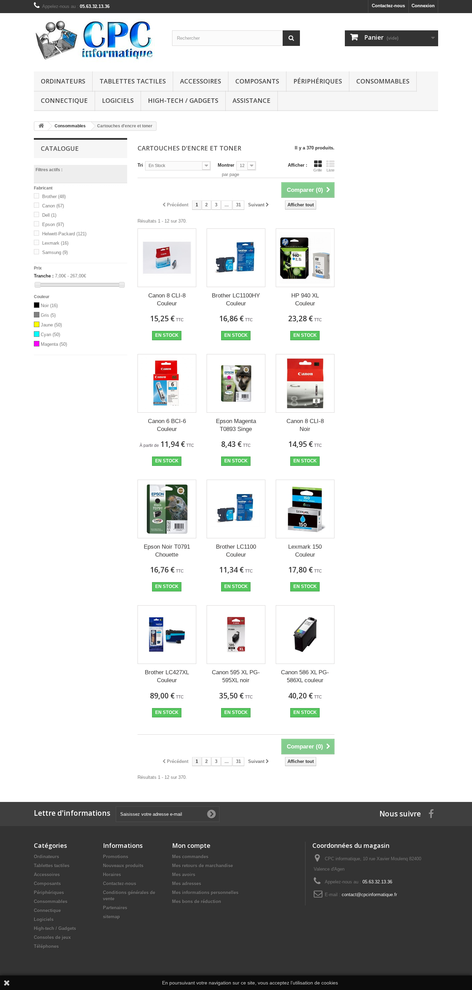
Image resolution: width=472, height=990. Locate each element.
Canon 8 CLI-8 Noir (305, 425)
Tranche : (44, 275)
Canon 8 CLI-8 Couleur (167, 299)
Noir (49, 305)
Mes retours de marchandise (202, 865)
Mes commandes (190, 856)
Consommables (382, 81)
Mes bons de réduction (196, 901)
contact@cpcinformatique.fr (369, 894)
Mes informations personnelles (205, 892)
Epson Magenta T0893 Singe (236, 425)
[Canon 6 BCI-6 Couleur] (167, 383)
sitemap (111, 916)
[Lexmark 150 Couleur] (305, 509)
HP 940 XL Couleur (305, 299)
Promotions (115, 856)
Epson (53, 224)
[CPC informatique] (98, 40)
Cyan (50, 334)
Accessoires (200, 81)
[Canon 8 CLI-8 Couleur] (167, 258)
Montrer (226, 165)
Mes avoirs (183, 874)
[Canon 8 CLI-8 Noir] (305, 383)
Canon (53, 205)
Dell (49, 215)
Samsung (55, 252)
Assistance (252, 100)
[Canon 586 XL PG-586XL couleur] (305, 634)
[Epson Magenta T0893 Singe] (236, 383)
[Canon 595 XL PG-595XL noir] (236, 634)
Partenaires (115, 907)
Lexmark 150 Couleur (305, 550)
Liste (330, 170)
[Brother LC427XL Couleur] (167, 634)
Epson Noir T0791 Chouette (167, 550)
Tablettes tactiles (133, 81)
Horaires (112, 874)
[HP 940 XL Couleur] (305, 258)
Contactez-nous (388, 5)
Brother (54, 196)
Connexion (423, 5)
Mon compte (191, 845)
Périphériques (317, 81)
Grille (317, 170)
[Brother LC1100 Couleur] (236, 509)
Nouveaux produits (123, 865)
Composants (257, 81)
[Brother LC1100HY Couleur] (236, 258)
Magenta (54, 344)
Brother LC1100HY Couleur (236, 299)
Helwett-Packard (64, 233)
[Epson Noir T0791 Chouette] (167, 509)
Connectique (64, 100)
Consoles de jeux (52, 937)
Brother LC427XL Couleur (167, 676)
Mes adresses (186, 883)
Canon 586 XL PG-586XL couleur (305, 676)
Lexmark (55, 243)
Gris (48, 315)
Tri (140, 165)
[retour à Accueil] (41, 126)
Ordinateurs (63, 81)
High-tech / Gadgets (183, 100)
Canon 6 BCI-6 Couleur (167, 425)
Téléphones (46, 946)
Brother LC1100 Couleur (236, 550)
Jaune (51, 324)
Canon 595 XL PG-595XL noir (236, 676)
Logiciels (118, 100)
